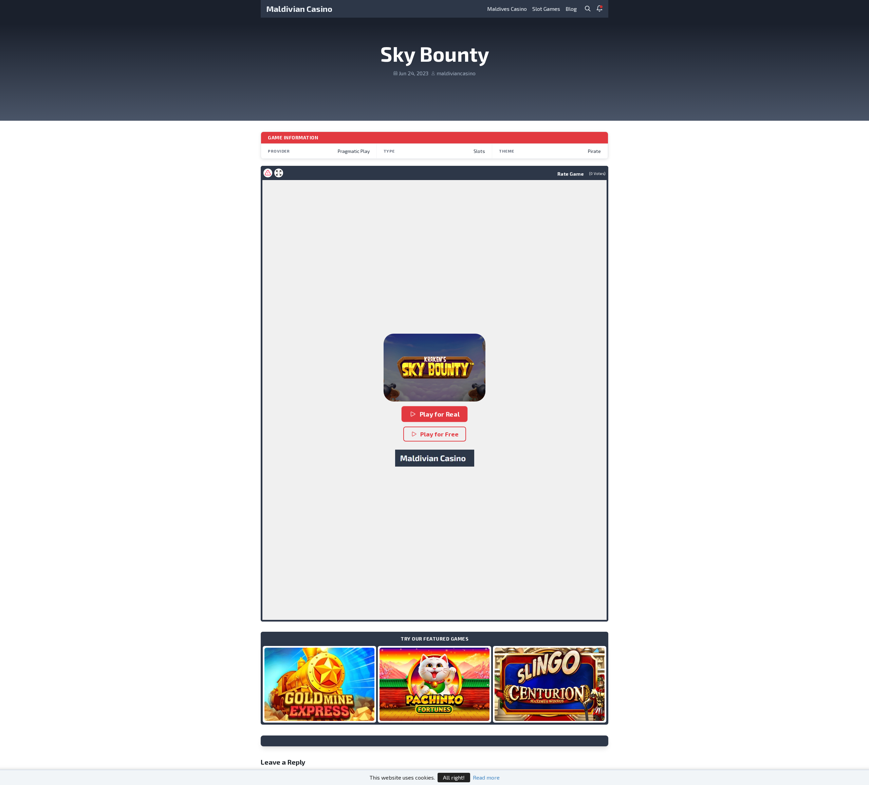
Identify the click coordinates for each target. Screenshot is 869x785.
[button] (434, 367)
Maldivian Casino (299, 9)
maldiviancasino (456, 73)
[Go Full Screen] (278, 173)
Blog (571, 8)
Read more (486, 777)
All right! (454, 777)
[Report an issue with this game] (267, 173)
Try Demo (319, 684)
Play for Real (440, 414)
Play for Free (439, 434)
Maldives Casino (507, 8)
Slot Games (546, 8)
